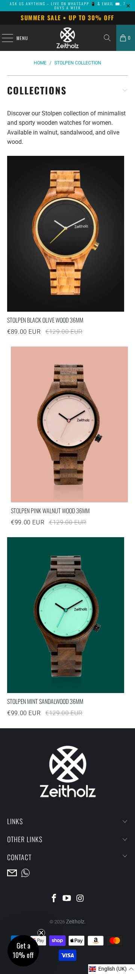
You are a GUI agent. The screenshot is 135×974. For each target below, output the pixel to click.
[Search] (107, 38)
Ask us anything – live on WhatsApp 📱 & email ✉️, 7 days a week (68, 5)
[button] (111, 969)
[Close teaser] (41, 933)
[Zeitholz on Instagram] (80, 899)
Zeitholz (75, 922)
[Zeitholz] (67, 38)
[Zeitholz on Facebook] (54, 899)
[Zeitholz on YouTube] (67, 899)
